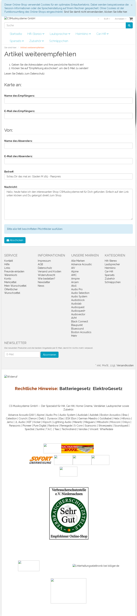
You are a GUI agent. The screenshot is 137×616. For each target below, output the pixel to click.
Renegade (66, 425)
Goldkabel (106, 418)
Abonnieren (49, 354)
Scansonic (91, 425)
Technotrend (69, 429)
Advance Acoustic (81, 264)
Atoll (74, 285)
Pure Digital (39, 425)
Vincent (94, 429)
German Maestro (88, 418)
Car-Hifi (101, 34)
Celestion (11, 418)
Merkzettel (10, 282)
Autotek (94, 414)
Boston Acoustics (81, 332)
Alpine (74, 271)
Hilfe (6, 264)
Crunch (23, 418)
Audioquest (77, 307)
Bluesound (77, 328)
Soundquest (121, 425)
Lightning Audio (62, 422)
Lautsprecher (59, 34)
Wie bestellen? (46, 278)
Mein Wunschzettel (15, 285)
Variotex (83, 429)
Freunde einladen (14, 271)
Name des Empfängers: (19, 95)
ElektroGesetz (107, 388)
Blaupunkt (77, 325)
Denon (33, 418)
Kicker (37, 422)
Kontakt (8, 260)
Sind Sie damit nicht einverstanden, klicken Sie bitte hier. (96, 11)
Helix (116, 418)
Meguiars (89, 422)
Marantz (77, 422)
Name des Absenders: (18, 140)
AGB (40, 264)
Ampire (75, 278)
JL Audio (20, 422)
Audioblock (78, 300)
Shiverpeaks (105, 425)
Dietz (42, 418)
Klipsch (47, 422)
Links (7, 267)
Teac (57, 429)
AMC (74, 275)
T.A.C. (49, 429)
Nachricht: (10, 187)
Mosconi (115, 422)
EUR (106, 19)
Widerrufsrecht (46, 275)
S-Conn (78, 425)
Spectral (29, 429)
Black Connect (79, 321)
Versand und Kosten (49, 271)
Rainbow (53, 425)
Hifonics (126, 418)
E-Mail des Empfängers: (19, 111)
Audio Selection (80, 292)
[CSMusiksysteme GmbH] (19, 18)
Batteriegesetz (75, 388)
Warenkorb (10, 275)
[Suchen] (129, 25)
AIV (73, 267)
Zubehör (35, 41)
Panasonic (15, 425)
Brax (125, 414)
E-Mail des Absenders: (18, 156)
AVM (74, 317)
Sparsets (16, 41)
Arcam (75, 282)
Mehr (74, 335)
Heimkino (82, 34)
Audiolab (76, 303)
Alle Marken (78, 260)
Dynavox (52, 418)
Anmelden (120, 19)
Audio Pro (77, 289)
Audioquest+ (78, 310)
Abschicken (16, 240)
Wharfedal (106, 429)
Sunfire (40, 429)
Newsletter (44, 282)
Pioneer (27, 425)
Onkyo (126, 422)
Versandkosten (125, 365)
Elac (61, 418)
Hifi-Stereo (34, 34)
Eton (73, 418)
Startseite (16, 34)
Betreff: (9, 171)
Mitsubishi (102, 422)
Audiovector (78, 314)
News (41, 285)
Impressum (44, 260)
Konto (7, 278)
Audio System (79, 296)
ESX (68, 418)
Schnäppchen (58, 41)
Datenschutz (37, 73)
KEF (29, 422)
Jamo (10, 422)
